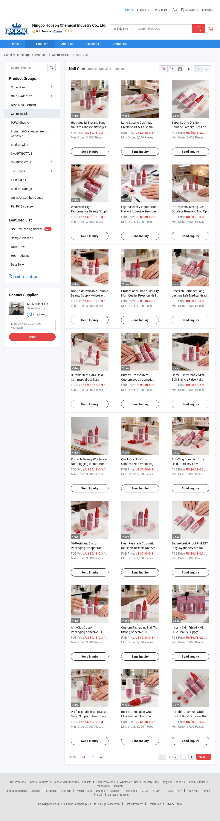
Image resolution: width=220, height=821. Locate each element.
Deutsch (114, 790)
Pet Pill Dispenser (22, 206)
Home (15, 44)
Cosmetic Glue (20, 114)
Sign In (129, 9)
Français (66, 790)
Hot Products (18, 782)
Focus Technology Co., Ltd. (82, 804)
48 (102, 757)
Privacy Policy (174, 804)
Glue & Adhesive (21, 96)
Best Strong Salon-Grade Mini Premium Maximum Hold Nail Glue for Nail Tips (138, 716)
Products (42, 44)
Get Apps (190, 9)
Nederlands (130, 790)
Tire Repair (18, 171)
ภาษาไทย (192, 790)
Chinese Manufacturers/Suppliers (72, 782)
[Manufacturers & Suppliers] (32, 8)
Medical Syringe (21, 189)
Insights (118, 785)
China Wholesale (105, 782)
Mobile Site (103, 785)
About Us (67, 44)
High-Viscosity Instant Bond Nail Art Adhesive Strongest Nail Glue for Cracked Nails (139, 211)
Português (50, 790)
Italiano (100, 790)
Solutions (92, 44)
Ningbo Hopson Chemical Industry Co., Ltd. (69, 25)
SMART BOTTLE (21, 153)
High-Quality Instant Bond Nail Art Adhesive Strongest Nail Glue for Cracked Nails (89, 127)
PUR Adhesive (20, 122)
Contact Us (119, 44)
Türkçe (206, 790)
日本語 (169, 790)
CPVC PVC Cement (23, 105)
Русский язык (84, 790)
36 (92, 757)
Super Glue (18, 87)
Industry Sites (151, 782)
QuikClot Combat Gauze (27, 197)
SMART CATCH (21, 162)
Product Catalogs (25, 277)
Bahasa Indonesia (118, 794)
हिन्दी (179, 790)
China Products (39, 782)
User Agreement (134, 804)
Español (35, 790)
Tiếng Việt (97, 794)
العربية (144, 790)
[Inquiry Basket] (175, 9)
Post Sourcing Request (211, 28)
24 (83, 757)
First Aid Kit (18, 180)
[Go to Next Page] (207, 69)
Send (32, 337)
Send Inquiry (89, 151)
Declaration (154, 804)
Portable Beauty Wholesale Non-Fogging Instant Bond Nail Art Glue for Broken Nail (89, 463)
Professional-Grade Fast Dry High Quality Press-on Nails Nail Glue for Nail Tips (140, 295)
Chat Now (39, 314)
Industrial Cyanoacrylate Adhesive (27, 133)
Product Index (197, 782)
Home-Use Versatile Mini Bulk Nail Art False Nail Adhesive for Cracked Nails (189, 379)
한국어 (157, 790)
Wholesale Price (129, 782)
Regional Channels (174, 782)
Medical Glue (19, 145)
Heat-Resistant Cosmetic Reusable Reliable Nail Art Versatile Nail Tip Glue (138, 547)
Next (202, 757)
